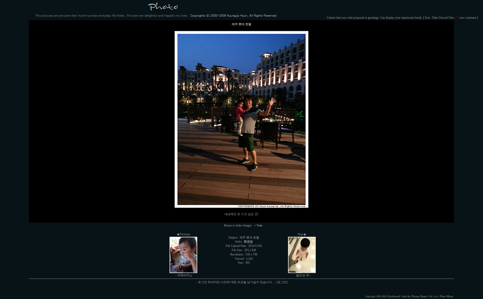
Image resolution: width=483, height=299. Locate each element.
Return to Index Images (238, 225)
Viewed (443, 17)
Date (435, 17)
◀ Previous (183, 234)
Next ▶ (302, 234)
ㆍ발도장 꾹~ (302, 275)
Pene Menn (446, 296)
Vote (451, 17)
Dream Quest (419, 296)
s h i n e (433, 296)
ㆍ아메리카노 (183, 275)
